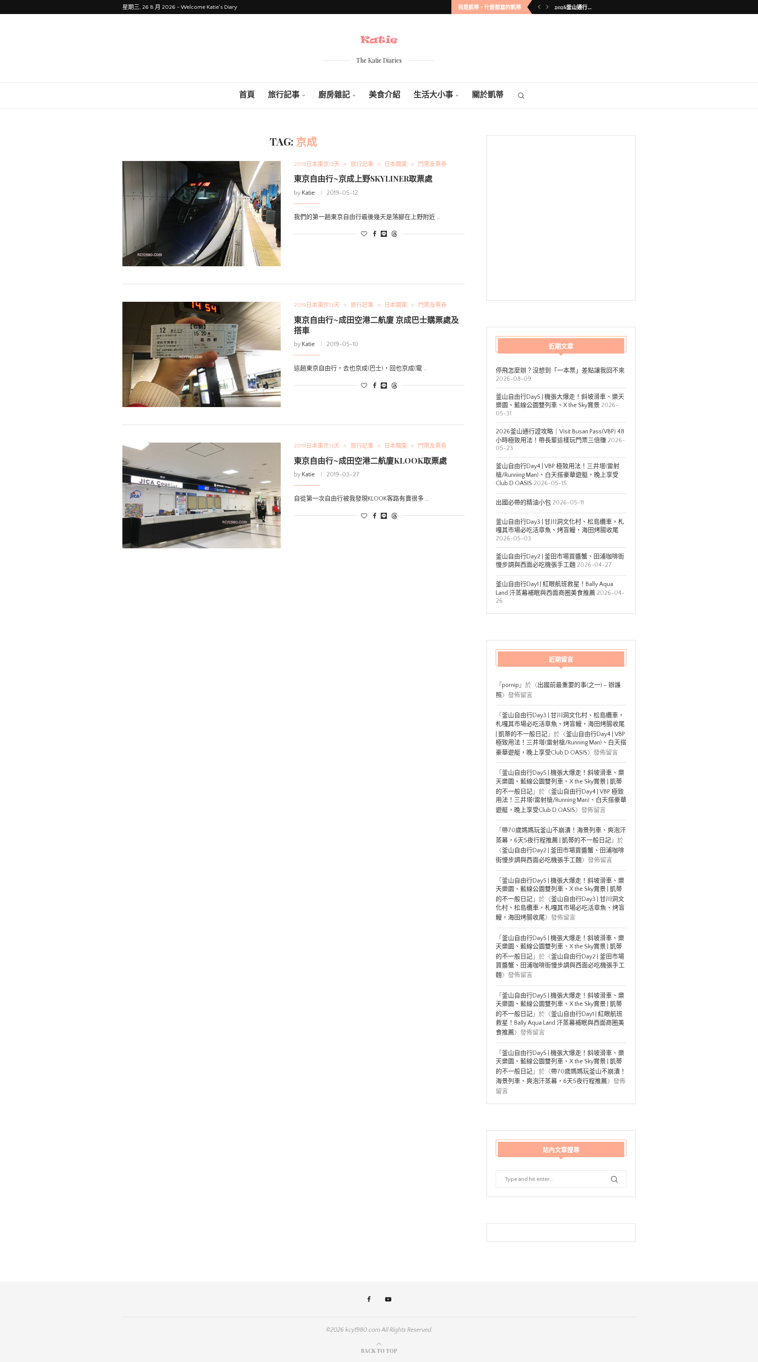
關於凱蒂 (488, 95)
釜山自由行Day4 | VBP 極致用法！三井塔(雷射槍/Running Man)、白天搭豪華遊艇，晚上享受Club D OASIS (557, 475)
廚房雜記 (334, 95)
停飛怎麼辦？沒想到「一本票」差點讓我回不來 (560, 370)
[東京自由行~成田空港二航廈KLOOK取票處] (201, 495)
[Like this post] (364, 234)
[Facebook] (369, 1299)
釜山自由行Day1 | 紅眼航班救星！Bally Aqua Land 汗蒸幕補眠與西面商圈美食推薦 (560, 1023)
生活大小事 (433, 95)
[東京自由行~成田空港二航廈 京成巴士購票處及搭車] (201, 354)
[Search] (521, 95)
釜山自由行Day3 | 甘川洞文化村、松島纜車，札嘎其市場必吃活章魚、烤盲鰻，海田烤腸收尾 (560, 908)
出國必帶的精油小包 (523, 502)
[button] (539, 7)
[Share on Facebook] (374, 234)
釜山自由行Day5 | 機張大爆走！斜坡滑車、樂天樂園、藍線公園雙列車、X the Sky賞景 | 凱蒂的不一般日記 (560, 782)
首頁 (247, 95)
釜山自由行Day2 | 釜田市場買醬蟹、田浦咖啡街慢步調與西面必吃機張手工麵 (560, 966)
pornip (510, 685)
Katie (308, 193)
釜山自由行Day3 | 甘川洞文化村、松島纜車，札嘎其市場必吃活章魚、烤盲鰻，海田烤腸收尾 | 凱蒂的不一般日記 (560, 724)
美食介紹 (384, 95)
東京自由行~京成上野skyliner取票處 (363, 178)
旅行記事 (284, 95)
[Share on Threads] (394, 234)
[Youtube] (388, 1299)
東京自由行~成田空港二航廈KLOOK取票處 (370, 460)
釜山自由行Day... (574, 7)
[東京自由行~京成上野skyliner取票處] (201, 213)
